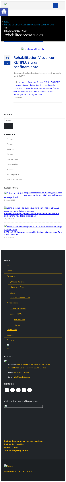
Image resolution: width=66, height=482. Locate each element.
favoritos (32, 82)
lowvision (43, 88)
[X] (29, 5)
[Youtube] (34, 5)
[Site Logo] (12, 5)
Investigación (12, 164)
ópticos (17, 91)
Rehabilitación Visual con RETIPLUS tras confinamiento (34, 62)
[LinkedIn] (44, 5)
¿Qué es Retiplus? (17, 281)
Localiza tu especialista (20, 297)
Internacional (12, 159)
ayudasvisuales (22, 85)
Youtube (18, 390)
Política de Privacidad (14, 444)
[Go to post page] (13, 193)
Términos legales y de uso (16, 450)
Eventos (10, 144)
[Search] (8, 126)
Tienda (17, 325)
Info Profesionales (18, 308)
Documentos (19, 319)
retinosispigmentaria (33, 94)
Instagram (24, 390)
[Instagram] (39, 5)
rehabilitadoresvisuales (43, 91)
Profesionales (12, 302)
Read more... (19, 98)
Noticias (10, 169)
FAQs (12, 292)
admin (21, 82)
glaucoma (18, 88)
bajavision (34, 85)
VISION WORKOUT (52, 82)
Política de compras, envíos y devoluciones (23, 441)
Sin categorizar (13, 174)
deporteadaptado (47, 85)
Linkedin (29, 390)
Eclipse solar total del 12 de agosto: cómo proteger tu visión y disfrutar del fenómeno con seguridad (34, 195)
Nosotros (10, 270)
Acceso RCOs (16, 313)
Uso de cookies (11, 447)
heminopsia (28, 88)
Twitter (12, 390)
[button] (55, 5)
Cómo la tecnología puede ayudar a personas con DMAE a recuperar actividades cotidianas (31, 214)
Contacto (10, 340)
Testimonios (12, 329)
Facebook (7, 390)
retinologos (18, 94)
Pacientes (11, 276)
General (40, 82)
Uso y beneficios (17, 287)
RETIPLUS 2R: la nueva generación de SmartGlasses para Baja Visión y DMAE (33, 233)
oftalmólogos (53, 88)
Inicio (9, 265)
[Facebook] (24, 5)
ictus (36, 88)
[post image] (33, 49)
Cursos (10, 139)
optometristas (27, 91)
